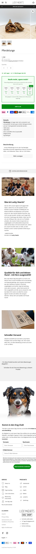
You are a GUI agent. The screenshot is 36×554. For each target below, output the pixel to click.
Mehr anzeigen (18, 156)
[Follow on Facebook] (3, 533)
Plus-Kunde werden (7, 504)
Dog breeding (8, 490)
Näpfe (24, 490)
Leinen (25, 487)
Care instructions (9, 493)
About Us (7, 483)
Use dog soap (8, 501)
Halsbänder (26, 483)
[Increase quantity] (11, 68)
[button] (18, 368)
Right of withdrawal (7, 527)
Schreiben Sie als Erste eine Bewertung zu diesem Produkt (18, 368)
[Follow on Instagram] (7, 533)
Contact (4, 524)
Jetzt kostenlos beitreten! (22, 466)
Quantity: (4, 64)
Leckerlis (25, 497)
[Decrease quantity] (4, 68)
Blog (6, 487)
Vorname (6, 442)
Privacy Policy (5, 517)
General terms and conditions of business (8, 520)
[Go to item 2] (9, 43)
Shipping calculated (13, 61)
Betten (25, 493)
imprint (4, 514)
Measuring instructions (8, 497)
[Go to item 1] (4, 43)
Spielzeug (25, 500)
